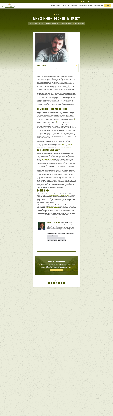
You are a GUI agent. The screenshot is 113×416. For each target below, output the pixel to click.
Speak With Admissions (56, 270)
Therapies (73, 5)
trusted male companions (48, 159)
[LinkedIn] (68, 246)
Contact (108, 5)
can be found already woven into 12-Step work (60, 195)
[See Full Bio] (52, 231)
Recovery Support (82, 5)
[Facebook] (54, 246)
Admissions (96, 5)
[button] (76, 65)
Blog (102, 5)
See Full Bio (49, 231)
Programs (58, 5)
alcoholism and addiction (52, 207)
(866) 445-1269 (60, 217)
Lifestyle (90, 5)
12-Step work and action (65, 147)
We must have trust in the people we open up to (56, 120)
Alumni (57, 14)
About (52, 5)
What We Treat (66, 5)
